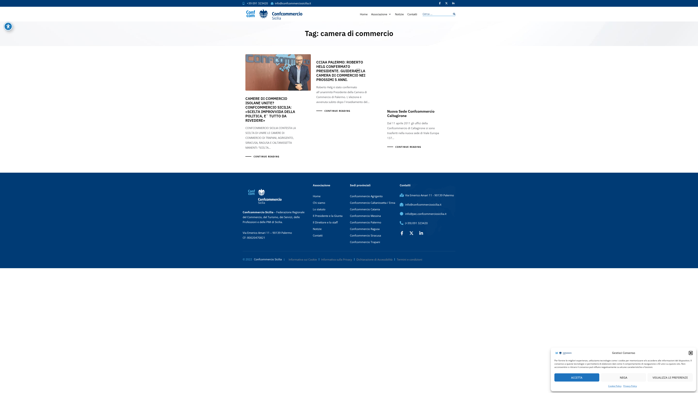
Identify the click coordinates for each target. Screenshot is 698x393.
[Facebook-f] (440, 3)
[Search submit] (453, 14)
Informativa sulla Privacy (336, 259)
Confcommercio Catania (365, 209)
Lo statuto (319, 209)
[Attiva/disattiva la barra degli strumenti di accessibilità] (8, 26)
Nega (623, 377)
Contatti (318, 235)
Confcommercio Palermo (365, 222)
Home (316, 196)
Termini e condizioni (409, 259)
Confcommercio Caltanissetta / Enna (372, 203)
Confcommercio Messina (365, 216)
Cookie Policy (614, 386)
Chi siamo (319, 203)
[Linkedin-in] (453, 3)
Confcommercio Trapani (365, 242)
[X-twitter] (446, 3)
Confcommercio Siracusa (365, 235)
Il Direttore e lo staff (325, 222)
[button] (691, 353)
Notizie (317, 229)
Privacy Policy (630, 386)
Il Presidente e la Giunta (327, 216)
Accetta (576, 377)
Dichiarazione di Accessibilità (374, 259)
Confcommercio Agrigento (366, 196)
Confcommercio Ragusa (365, 229)
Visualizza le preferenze (670, 377)
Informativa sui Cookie (303, 259)
